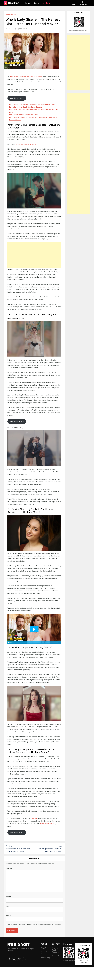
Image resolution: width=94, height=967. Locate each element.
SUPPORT (56, 944)
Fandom (46, 3)
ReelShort (34, 818)
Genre (36, 3)
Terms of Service (44, 953)
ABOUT (44, 944)
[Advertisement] (34, 255)
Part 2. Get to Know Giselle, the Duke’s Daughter (26, 107)
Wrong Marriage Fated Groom (26, 144)
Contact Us (55, 956)
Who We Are (45, 948)
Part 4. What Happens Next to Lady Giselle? (24, 115)
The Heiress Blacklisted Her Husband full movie (26, 77)
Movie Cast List (11, 15)
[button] (90, 945)
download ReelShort (47, 824)
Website (8, 915)
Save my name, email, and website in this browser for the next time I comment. (34, 925)
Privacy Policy (45, 958)
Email (8, 906)
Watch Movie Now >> (17, 98)
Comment (9, 869)
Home (27, 3)
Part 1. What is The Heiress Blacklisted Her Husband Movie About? (32, 104)
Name (8, 897)
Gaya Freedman (22, 29)
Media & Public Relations (55, 950)
